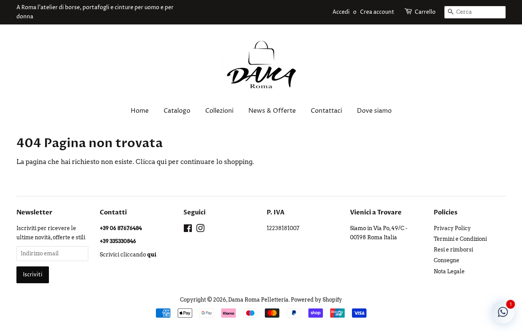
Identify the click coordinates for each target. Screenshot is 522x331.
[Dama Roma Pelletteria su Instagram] (200, 229)
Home (140, 111)
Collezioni (219, 111)
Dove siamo (374, 111)
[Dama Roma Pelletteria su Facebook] (187, 229)
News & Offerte (272, 111)
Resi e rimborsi (453, 249)
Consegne (446, 260)
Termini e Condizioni (460, 238)
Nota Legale (449, 271)
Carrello (425, 12)
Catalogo (177, 111)
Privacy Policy (452, 228)
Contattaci (326, 111)
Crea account (377, 12)
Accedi (341, 12)
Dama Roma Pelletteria (258, 299)
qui (162, 162)
